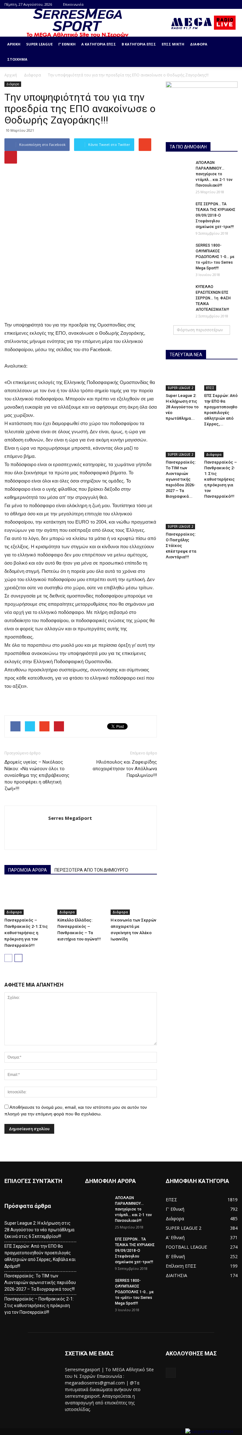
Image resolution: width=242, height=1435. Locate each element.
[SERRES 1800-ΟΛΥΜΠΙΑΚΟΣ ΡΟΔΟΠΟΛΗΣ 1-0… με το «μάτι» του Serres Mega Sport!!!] (178, 251)
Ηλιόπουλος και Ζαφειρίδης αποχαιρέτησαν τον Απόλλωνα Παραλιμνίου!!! (125, 768)
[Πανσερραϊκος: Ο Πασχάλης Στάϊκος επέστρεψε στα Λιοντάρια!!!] (182, 517)
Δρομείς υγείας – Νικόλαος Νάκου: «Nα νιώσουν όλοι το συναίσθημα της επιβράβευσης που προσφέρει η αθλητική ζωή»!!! (36, 775)
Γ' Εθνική (175, 1209)
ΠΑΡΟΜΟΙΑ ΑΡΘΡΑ (27, 870)
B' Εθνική (175, 1256)
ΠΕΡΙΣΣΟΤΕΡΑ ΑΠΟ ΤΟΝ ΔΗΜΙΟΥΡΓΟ (91, 870)
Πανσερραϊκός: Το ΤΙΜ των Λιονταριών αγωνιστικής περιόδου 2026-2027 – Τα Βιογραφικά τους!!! (40, 1282)
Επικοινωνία (73, 4)
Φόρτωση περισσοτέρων (200, 330)
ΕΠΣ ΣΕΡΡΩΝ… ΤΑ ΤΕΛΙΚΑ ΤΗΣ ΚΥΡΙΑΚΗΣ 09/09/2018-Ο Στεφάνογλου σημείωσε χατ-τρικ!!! (215, 215)
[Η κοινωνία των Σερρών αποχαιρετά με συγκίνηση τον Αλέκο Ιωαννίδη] (134, 899)
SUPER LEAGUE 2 (180, 388)
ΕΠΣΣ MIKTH (173, 44)
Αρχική (13, 44)
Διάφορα (198, 44)
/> (183, 1431)
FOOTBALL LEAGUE (186, 1247)
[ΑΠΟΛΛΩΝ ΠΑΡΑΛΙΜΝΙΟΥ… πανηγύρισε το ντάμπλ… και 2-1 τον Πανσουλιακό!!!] (178, 168)
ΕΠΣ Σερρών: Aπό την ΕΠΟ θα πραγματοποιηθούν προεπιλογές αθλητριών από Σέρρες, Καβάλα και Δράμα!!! (40, 1256)
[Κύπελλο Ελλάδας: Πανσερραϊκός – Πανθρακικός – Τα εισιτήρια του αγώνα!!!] (80, 899)
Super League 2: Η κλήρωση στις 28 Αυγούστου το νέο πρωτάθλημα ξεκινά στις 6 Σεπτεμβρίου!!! (39, 1230)
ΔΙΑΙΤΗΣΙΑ (176, 1275)
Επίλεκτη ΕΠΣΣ (181, 1266)
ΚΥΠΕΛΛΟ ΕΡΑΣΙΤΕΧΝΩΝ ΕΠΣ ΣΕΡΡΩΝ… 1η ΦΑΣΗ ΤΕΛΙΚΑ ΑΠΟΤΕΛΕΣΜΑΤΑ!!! (213, 298)
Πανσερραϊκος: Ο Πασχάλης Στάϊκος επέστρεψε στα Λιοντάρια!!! (181, 545)
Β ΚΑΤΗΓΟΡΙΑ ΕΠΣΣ (139, 44)
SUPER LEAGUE (39, 44)
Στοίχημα (17, 59)
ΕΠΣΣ (210, 388)
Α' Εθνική (175, 1237)
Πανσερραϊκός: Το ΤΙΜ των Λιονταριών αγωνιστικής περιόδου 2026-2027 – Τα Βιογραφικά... (181, 479)
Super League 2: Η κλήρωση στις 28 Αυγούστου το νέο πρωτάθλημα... (182, 407)
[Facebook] (233, 4)
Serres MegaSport (70, 818)
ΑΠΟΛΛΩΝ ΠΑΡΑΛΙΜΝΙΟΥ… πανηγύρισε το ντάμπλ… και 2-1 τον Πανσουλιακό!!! (214, 174)
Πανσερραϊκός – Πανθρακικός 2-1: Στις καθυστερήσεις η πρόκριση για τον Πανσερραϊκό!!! (26, 933)
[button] (230, 51)
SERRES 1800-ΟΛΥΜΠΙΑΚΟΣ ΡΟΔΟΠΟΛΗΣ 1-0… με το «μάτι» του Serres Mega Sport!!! (215, 256)
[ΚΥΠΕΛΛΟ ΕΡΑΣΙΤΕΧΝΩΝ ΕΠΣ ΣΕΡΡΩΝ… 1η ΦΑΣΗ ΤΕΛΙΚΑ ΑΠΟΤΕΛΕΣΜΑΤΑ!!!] (178, 293)
